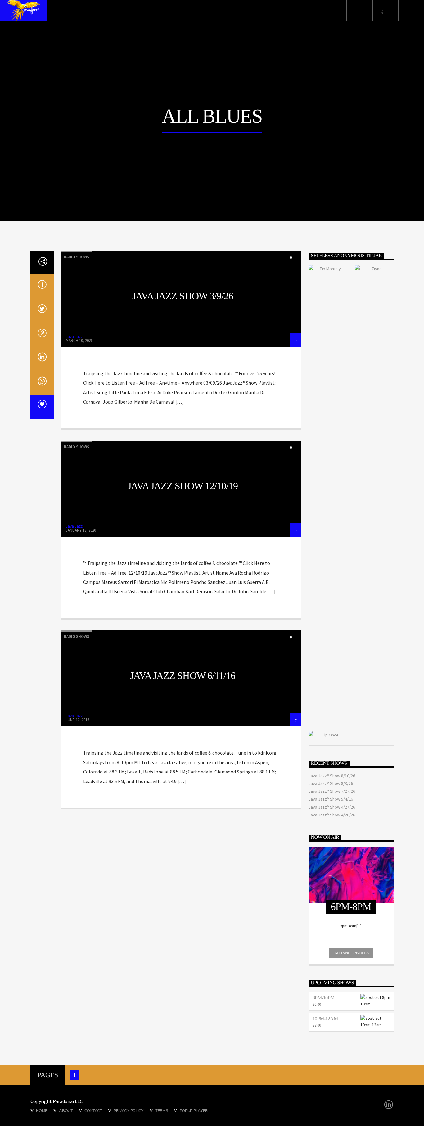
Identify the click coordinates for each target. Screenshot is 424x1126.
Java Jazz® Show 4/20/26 (332, 815)
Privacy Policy (129, 1110)
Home (41, 1110)
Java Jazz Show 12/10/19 (183, 485)
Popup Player (194, 1110)
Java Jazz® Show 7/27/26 (332, 791)
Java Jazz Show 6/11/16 (182, 675)
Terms (161, 1110)
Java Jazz (74, 336)
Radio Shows (76, 257)
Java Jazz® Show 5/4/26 (331, 799)
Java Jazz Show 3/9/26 (182, 296)
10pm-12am (325, 1018)
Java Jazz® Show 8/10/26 (332, 775)
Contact (93, 1110)
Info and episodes (350, 953)
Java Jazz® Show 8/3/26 (331, 783)
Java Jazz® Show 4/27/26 (332, 807)
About (66, 1110)
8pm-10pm (324, 997)
